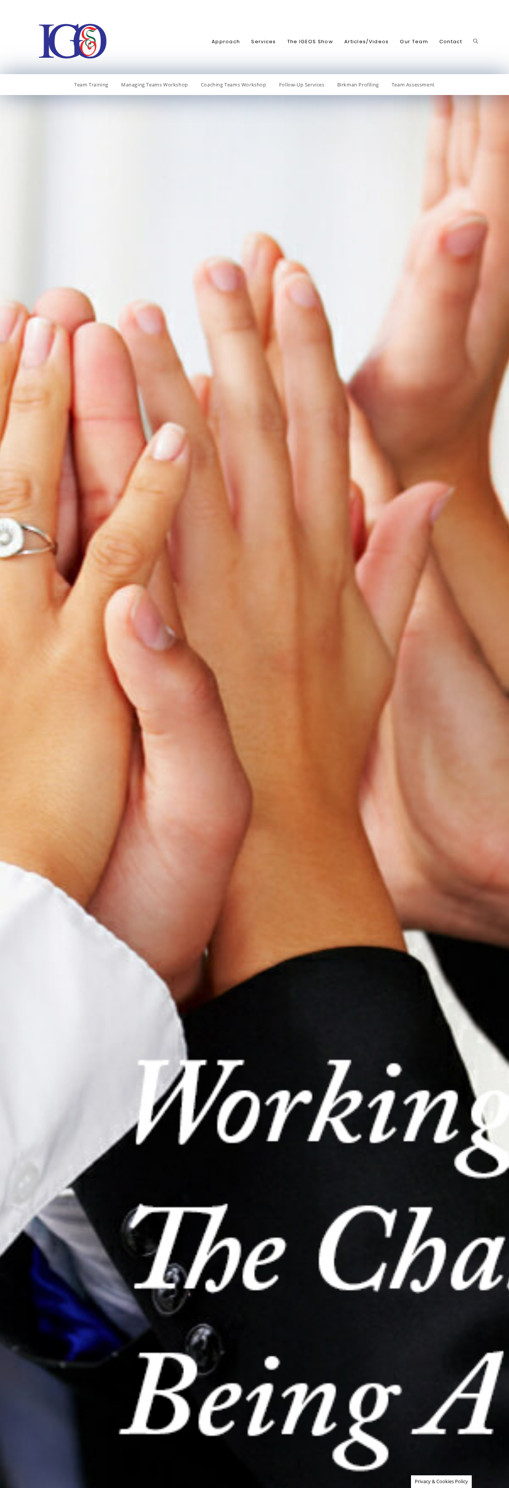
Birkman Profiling (358, 84)
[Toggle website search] (476, 41)
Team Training (91, 84)
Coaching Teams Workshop (233, 84)
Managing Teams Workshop (154, 84)
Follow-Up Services (302, 84)
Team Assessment (413, 84)
